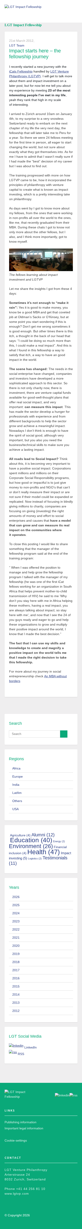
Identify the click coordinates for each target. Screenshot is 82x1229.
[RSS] (13, 1052)
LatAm (17, 793)
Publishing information (20, 1122)
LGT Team (16, 45)
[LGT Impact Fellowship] (22, 1094)
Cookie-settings (16, 1140)
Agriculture (20, 835)
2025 (16, 905)
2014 (16, 994)
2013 (16, 1002)
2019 (16, 954)
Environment (31, 846)
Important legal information (24, 1128)
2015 (16, 986)
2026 (16, 897)
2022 (16, 929)
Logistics (35, 858)
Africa (16, 768)
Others (17, 801)
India (15, 784)
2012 (16, 1011)
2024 (16, 913)
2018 (16, 962)
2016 (16, 978)
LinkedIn (30, 1047)
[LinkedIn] (16, 1045)
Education (31, 840)
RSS (21, 1054)
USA (15, 809)
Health (43, 852)
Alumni (43, 834)
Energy (59, 841)
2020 (16, 946)
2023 (16, 921)
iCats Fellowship (21, 71)
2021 (16, 937)
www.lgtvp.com (17, 1193)
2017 (16, 970)
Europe (17, 776)
